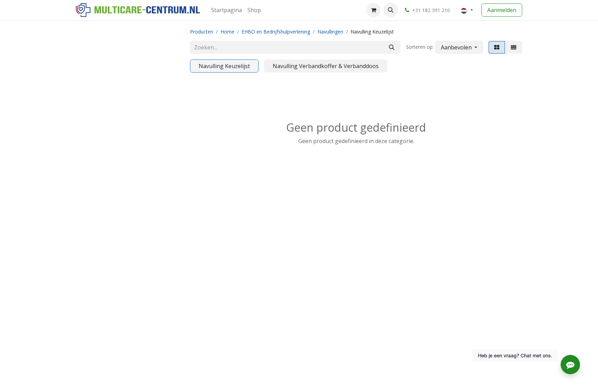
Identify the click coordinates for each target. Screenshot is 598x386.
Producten (201, 31)
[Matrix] (496, 47)
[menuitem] (226, 10)
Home (227, 31)
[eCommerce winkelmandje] (373, 10)
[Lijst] (513, 47)
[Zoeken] (391, 47)
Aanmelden (501, 10)
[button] (390, 10)
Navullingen (330, 31)
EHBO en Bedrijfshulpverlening (276, 31)
